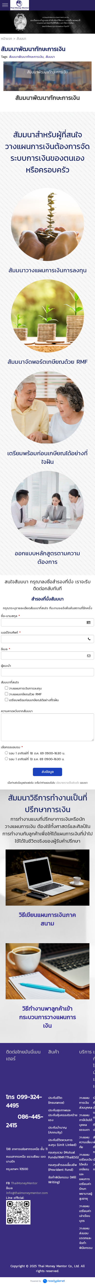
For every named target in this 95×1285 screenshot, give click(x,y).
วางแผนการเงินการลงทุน (25, 688)
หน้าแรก (6, 38)
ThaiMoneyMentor (24, 1183)
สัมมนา (50, 56)
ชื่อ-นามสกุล (10, 616)
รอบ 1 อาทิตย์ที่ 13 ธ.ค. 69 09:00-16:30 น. (36, 759)
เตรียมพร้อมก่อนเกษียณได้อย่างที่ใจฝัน (34, 700)
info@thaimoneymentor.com (27, 1192)
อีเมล (5, 649)
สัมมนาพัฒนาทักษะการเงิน (26, 56)
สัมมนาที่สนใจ (10, 682)
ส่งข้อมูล (48, 771)
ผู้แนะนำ (6, 665)
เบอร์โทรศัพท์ (11, 632)
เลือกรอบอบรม (12, 747)
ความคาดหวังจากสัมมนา (17, 711)
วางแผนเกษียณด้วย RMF (25, 694)
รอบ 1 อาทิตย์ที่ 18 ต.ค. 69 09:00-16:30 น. (37, 753)
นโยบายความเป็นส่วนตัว (67, 783)
